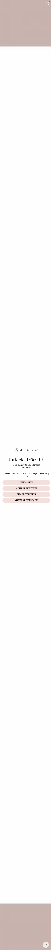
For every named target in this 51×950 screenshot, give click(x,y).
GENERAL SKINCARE (26, 500)
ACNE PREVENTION (26, 488)
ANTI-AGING (26, 482)
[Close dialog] (48, 2)
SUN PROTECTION (26, 494)
